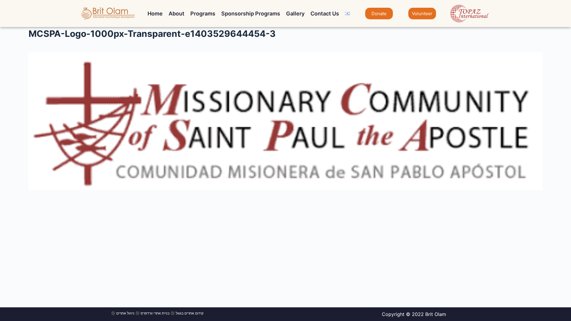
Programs (202, 13)
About (176, 13)
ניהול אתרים (125, 313)
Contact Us (324, 13)
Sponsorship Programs (250, 13)
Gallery (295, 13)
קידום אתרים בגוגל (189, 313)
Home (155, 13)
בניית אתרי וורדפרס (155, 313)
